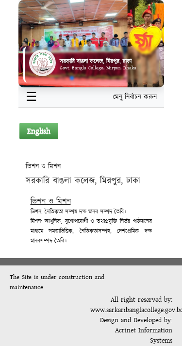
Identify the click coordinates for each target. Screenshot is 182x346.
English (38, 131)
